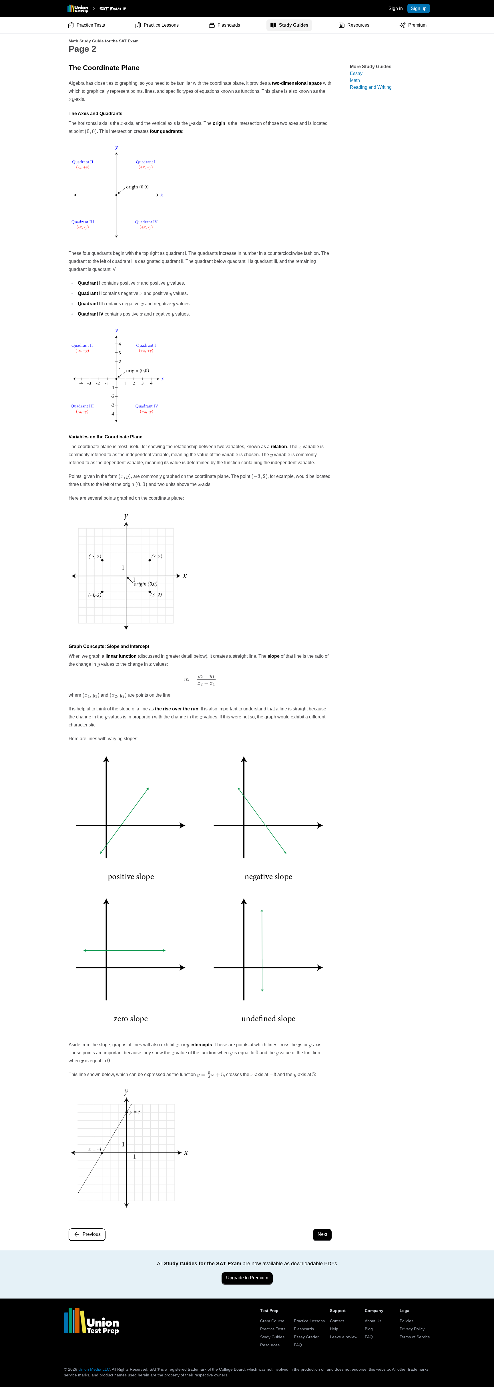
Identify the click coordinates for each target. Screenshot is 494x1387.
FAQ (298, 1345)
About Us (373, 1321)
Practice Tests (91, 25)
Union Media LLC (94, 1369)
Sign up (419, 8)
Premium (417, 25)
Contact (337, 1321)
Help (334, 1329)
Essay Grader (306, 1337)
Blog (369, 1329)
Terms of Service (415, 1337)
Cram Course (272, 1321)
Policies (406, 1321)
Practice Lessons (161, 25)
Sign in (396, 8)
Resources (358, 25)
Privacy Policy (412, 1329)
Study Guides (293, 25)
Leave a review (343, 1337)
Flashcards (229, 25)
